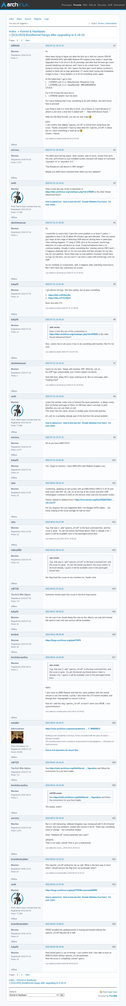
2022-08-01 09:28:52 (54, 611)
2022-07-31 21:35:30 (54, 223)
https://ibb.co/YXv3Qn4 (59, 298)
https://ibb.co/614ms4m (59, 295)
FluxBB (113, 996)
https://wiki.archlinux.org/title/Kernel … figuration (73, 768)
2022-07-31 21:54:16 (54, 319)
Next (28, 40)
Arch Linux (15, 5)
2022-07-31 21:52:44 (54, 284)
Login (46, 19)
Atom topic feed (110, 992)
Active (101, 23)
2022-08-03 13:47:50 (54, 884)
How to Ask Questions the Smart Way (61, 750)
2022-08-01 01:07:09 (54, 522)
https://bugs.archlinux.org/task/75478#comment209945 (71, 890)
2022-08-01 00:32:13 (54, 483)
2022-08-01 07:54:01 (54, 589)
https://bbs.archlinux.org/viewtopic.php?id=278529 (69, 192)
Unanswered (111, 23)
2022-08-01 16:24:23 (54, 762)
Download (119, 5)
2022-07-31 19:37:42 (54, 45)
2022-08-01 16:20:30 (54, 657)
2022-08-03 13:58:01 (54, 924)
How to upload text (53, 202)
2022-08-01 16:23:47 (54, 723)
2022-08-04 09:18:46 (54, 947)
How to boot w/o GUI (72, 202)
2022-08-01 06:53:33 (54, 550)
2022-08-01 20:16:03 (54, 818)
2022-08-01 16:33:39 (54, 785)
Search (28, 19)
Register (37, 19)
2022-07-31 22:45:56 (54, 460)
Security (102, 5)
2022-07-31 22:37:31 (54, 437)
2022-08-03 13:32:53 (54, 859)
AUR (110, 5)
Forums (77, 5)
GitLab (92, 5)
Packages (67, 5)
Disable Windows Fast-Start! (94, 202)
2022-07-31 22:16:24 (54, 363)
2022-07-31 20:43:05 (54, 150)
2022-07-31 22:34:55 (54, 396)
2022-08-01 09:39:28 (54, 634)
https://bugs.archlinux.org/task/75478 (63, 640)
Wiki (85, 5)
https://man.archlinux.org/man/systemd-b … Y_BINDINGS (72, 729)
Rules (19, 19)
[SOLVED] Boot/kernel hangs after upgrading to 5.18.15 (48, 35)
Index (11, 19)
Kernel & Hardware (32, 31)
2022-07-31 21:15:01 (54, 183)
